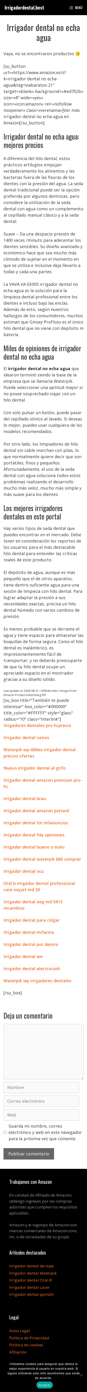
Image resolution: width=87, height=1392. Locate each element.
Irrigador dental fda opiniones (33, 835)
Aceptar (45, 1385)
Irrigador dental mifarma (28, 932)
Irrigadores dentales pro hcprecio (37, 725)
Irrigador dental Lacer (29, 1287)
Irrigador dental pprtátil (31, 1294)
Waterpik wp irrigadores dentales (37, 980)
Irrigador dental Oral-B (30, 1280)
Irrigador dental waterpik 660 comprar (42, 859)
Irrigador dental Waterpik (33, 1273)
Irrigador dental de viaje (31, 1266)
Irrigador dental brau (24, 798)
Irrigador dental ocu (23, 871)
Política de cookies (26, 1345)
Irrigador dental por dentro (30, 944)
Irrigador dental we (23, 956)
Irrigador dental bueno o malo (33, 847)
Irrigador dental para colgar (31, 920)
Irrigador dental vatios (26, 737)
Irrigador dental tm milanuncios (35, 823)
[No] (81, 1375)
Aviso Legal (19, 1330)
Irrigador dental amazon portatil (36, 810)
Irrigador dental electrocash (31, 968)
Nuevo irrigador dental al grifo (34, 768)
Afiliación (17, 1352)
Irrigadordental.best (24, 7)
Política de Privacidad (29, 1338)
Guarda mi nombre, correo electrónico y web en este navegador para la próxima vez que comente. (45, 1132)
